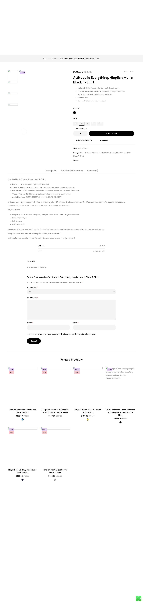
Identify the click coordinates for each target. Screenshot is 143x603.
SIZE (75, 118)
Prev (126, 72)
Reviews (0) (92, 170)
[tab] (51, 171)
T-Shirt (81, 156)
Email (75, 322)
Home (45, 58)
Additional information (71, 170)
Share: (75, 160)
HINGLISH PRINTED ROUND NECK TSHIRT (100, 153)
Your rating (32, 287)
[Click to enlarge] (24, 131)
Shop (54, 58)
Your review (32, 297)
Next (132, 72)
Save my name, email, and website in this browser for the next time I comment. (62, 334)
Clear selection (81, 128)
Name (30, 322)
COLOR (76, 108)
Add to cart (111, 133)
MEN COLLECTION (123, 153)
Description (51, 170)
